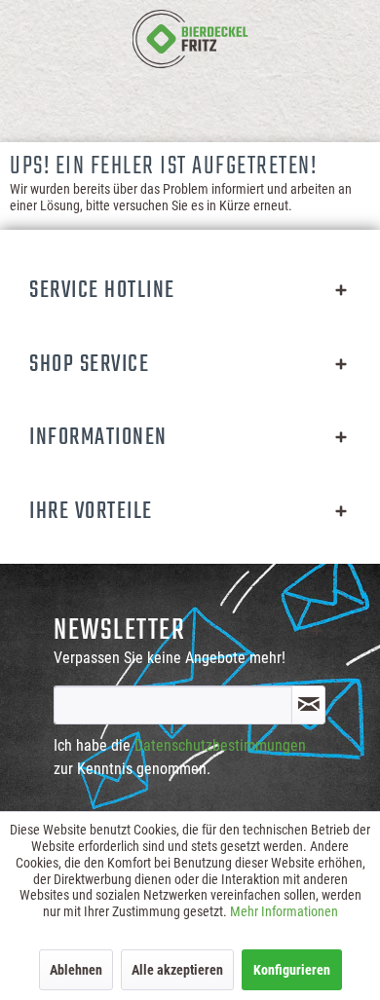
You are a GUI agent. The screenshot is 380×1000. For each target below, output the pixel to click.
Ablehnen (76, 970)
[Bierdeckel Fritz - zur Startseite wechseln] (190, 39)
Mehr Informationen (284, 911)
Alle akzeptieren (177, 970)
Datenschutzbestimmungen (220, 745)
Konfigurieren (291, 970)
